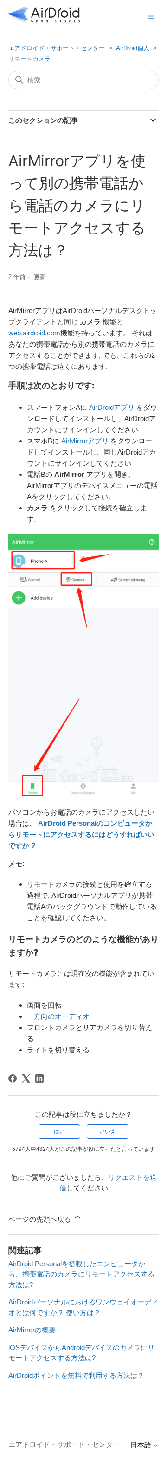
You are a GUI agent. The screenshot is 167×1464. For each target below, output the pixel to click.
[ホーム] (44, 21)
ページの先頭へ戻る (40, 1219)
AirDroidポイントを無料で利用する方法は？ (76, 1375)
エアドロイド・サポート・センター (56, 48)
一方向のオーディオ (58, 1016)
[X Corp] (26, 1078)
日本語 (141, 1445)
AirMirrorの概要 (32, 1330)
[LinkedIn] (39, 1078)
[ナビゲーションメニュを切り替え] (151, 16)
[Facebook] (12, 1078)
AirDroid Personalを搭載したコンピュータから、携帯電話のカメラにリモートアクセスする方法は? (81, 1274)
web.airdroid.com (34, 333)
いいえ (107, 1131)
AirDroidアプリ (112, 407)
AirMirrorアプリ (85, 441)
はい (59, 1131)
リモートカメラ (29, 58)
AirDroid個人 (132, 48)
